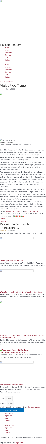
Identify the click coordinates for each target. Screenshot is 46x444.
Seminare (8, 50)
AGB (6, 418)
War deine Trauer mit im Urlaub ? (14, 352)
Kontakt (7, 60)
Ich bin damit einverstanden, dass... (21, 407)
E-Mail (2, 398)
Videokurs (8, 53)
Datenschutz (9, 413)
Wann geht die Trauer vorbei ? (13, 261)
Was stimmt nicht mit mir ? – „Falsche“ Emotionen (21, 292)
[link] (13, 211)
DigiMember (20, 443)
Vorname (3, 403)
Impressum (9, 416)
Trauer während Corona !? (11, 385)
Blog (6, 57)
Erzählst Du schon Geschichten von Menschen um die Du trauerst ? (22, 336)
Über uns (8, 55)
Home (7, 48)
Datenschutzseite (34, 407)
